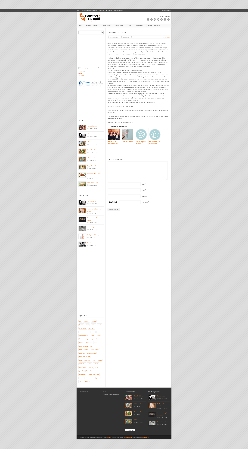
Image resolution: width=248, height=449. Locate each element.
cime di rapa (82, 328)
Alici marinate (91, 158)
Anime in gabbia (91, 227)
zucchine (87, 381)
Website (144, 196)
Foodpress (101, 10)
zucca (80, 381)
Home (78, 10)
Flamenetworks (145, 437)
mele (95, 342)
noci (94, 360)
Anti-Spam (145, 202)
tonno (86, 378)
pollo (97, 367)
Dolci (130, 25)
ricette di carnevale (94, 374)
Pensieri (95, 10)
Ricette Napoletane (118, 10)
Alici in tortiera (91, 142)
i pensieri (135, 37)
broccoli (81, 325)
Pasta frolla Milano (92, 182)
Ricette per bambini (154, 25)
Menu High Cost (83, 349)
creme (92, 335)
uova (92, 378)
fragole (81, 339)
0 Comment (167, 37)
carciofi (93, 325)
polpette (81, 371)
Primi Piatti (107, 25)
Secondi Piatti (119, 25)
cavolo (99, 325)
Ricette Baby (82, 374)
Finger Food (140, 25)
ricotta (81, 378)
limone (81, 342)
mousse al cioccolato (84, 360)
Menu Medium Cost (84, 356)
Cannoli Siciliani (92, 126)
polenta (91, 367)
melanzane (89, 342)
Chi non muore (91, 134)
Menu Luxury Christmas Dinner (87, 353)
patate (89, 363)
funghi (87, 339)
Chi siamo (83, 10)
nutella (100, 360)
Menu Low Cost (95, 349)
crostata (99, 335)
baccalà (94, 321)
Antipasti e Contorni (92, 25)
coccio (93, 332)
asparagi (86, 321)
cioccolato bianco (84, 332)
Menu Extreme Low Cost (85, 346)
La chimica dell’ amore (117, 32)
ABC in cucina (109, 10)
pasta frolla (82, 363)
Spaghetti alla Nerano (93, 166)
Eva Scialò (109, 437)
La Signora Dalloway (93, 235)
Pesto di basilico (91, 150)
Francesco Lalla (128, 437)
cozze (98, 332)
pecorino (96, 363)
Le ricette (89, 10)
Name (143, 184)
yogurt (98, 378)
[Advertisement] (124, 4)
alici (80, 321)
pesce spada (82, 367)
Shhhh (89, 243)
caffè (87, 325)
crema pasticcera (83, 335)
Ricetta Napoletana (91, 371)
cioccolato (91, 328)
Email (143, 190)
